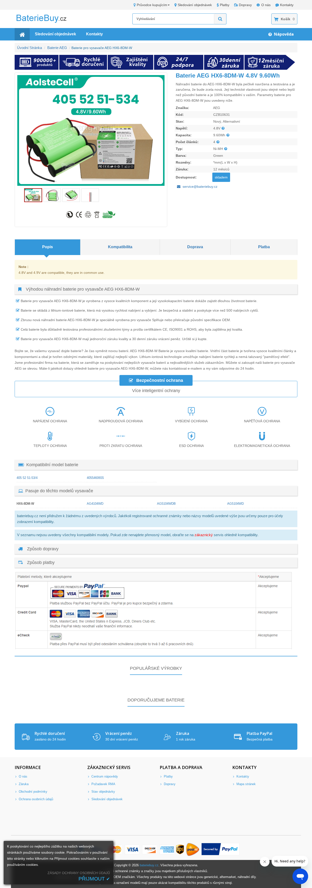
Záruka (23, 784)
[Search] (220, 18)
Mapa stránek (245, 784)
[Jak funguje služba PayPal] (220, 849)
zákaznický (204, 535)
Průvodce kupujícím (152, 5)
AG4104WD (95, 503)
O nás (266, 5)
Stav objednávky (102, 791)
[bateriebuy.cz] (45, 22)
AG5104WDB (166, 503)
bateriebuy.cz (149, 865)
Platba (264, 247)
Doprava (195, 247)
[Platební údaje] (153, 648)
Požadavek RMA (102, 784)
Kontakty (286, 5)
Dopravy (245, 5)
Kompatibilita (120, 247)
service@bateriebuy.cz (200, 186)
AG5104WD (235, 503)
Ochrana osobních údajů (35, 799)
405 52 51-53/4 (27, 478)
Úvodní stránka (29, 48)
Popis (47, 247)
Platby (224, 5)
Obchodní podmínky (32, 791)
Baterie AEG (57, 48)
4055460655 (95, 478)
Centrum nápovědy (104, 776)
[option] (91, 130)
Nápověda (283, 34)
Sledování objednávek (195, 5)
